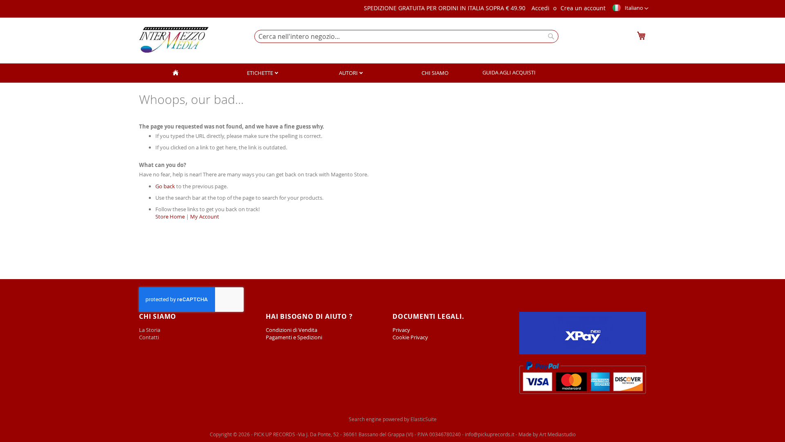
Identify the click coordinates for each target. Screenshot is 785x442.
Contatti (149, 337)
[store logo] (174, 40)
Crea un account (583, 8)
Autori (349, 73)
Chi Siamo (435, 73)
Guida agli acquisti (509, 72)
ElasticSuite (423, 419)
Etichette (260, 73)
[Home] (175, 73)
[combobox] (406, 36)
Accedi (541, 8)
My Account (204, 216)
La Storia (150, 330)
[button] (630, 8)
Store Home (170, 216)
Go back (165, 186)
